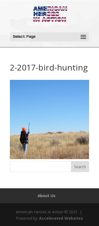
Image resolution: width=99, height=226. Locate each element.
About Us (46, 195)
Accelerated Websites (61, 218)
